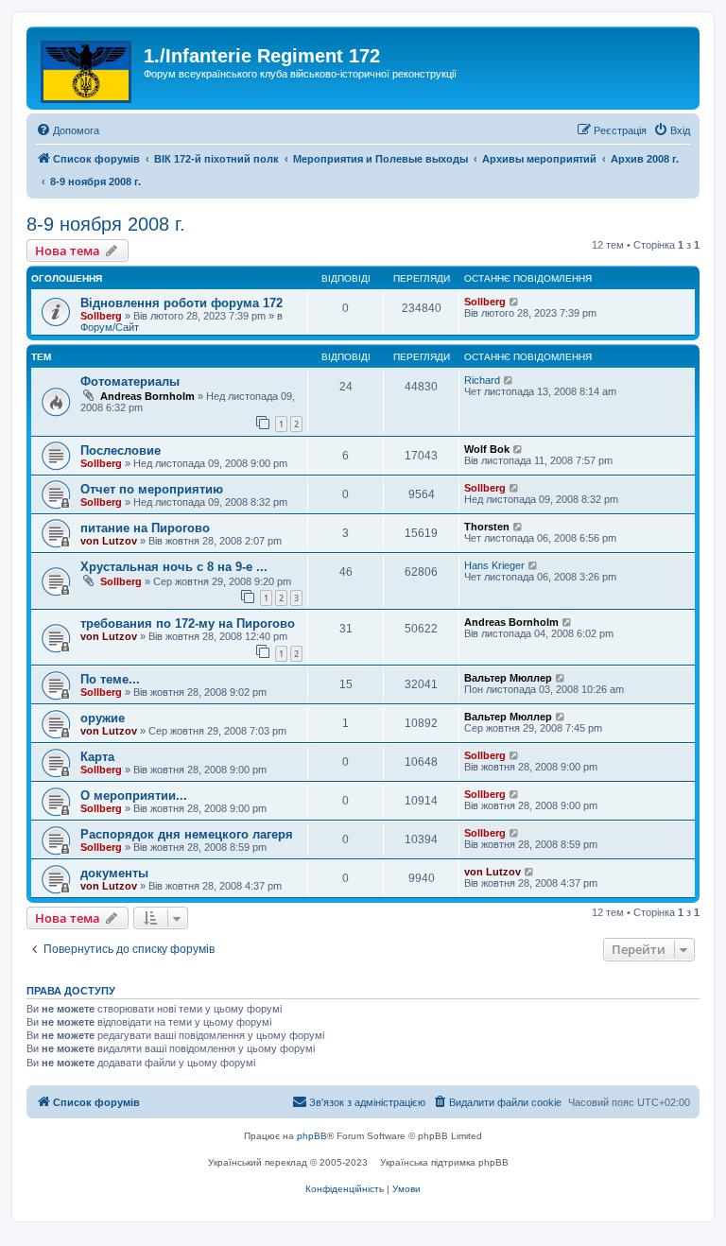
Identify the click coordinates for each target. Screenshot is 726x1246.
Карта (97, 757)
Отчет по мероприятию (151, 489)
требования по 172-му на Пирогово (187, 623)
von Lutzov (108, 540)
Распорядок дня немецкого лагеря (186, 834)
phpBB (312, 1136)
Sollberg (101, 315)
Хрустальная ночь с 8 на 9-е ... (174, 567)
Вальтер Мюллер (508, 678)
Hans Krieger (494, 565)
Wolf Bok (487, 449)
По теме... (110, 679)
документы (114, 873)
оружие (102, 718)
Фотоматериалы (130, 381)
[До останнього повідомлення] (515, 301)
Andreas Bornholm (147, 396)
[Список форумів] (87, 68)
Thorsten (487, 526)
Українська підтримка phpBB (444, 1162)
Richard (482, 380)
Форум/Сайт (109, 327)
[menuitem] (67, 130)
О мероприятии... (133, 795)
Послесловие (120, 450)
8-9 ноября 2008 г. (105, 224)
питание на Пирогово (145, 528)
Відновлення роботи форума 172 (181, 303)
